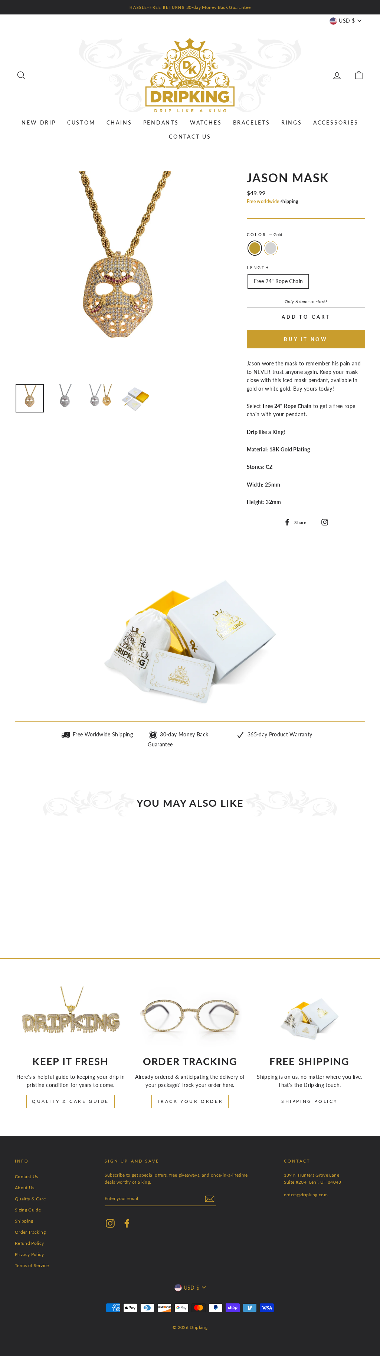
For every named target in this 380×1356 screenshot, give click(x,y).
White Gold (270, 248)
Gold (254, 248)
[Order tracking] (190, 1018)
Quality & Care (30, 1198)
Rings (291, 122)
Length (258, 267)
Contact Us (190, 136)
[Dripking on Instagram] (323, 521)
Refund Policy (29, 1243)
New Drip (39, 122)
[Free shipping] (309, 1018)
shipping (289, 201)
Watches (206, 122)
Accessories (335, 122)
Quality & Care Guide (70, 1101)
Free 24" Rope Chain (278, 281)
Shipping (24, 1221)
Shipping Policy (309, 1101)
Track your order (190, 1101)
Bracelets (251, 122)
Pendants (161, 122)
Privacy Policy (29, 1254)
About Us (25, 1187)
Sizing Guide (28, 1210)
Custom (81, 122)
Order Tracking (30, 1232)
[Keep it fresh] (70, 1018)
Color (264, 234)
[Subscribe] (210, 1198)
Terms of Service (32, 1265)
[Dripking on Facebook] (126, 1223)
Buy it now (306, 339)
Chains (119, 122)
